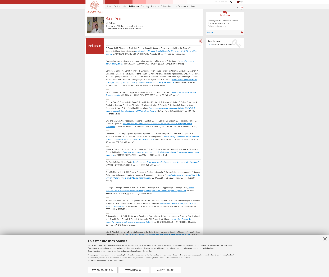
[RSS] (242, 32)
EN (242, 7)
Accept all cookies (165, 270)
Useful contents (181, 6)
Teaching (145, 6)
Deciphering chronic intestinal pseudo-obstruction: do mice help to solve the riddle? (166, 162)
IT (238, 7)
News (192, 6)
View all (210, 32)
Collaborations (166, 6)
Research (155, 6)
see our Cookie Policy (115, 260)
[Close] (325, 239)
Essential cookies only (102, 270)
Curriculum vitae (120, 6)
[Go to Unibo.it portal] (95, 7)
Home (109, 6)
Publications (134, 6)
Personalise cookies (134, 270)
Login (210, 44)
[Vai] (231, 2)
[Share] (201, 41)
